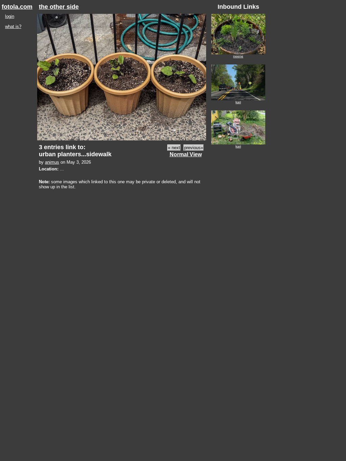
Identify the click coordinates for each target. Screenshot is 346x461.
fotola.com (17, 6)
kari (238, 102)
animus (52, 162)
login (9, 16)
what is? (13, 26)
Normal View (186, 154)
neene (238, 56)
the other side (59, 6)
